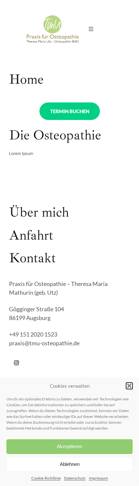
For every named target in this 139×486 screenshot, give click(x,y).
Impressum (98, 478)
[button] (129, 386)
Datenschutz (75, 478)
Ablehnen (70, 464)
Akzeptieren (69, 446)
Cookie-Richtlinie (46, 478)
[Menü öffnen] (91, 29)
